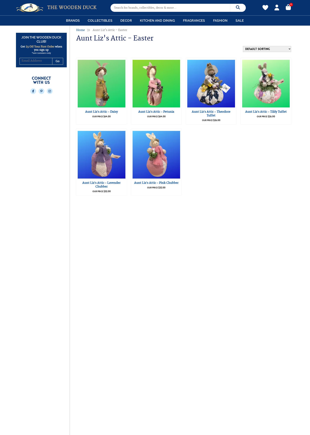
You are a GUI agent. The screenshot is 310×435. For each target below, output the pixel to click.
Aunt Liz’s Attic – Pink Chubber (156, 183)
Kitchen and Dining (157, 20)
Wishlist (265, 5)
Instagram (50, 91)
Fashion (220, 20)
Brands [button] (73, 20)
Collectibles (100, 20)
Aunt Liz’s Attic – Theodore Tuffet (211, 113)
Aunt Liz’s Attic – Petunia (156, 112)
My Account (276, 7)
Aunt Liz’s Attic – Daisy (101, 112)
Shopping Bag (288, 7)
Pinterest (41, 91)
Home (80, 30)
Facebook (33, 91)
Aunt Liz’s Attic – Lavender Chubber (101, 184)
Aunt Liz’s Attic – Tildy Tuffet (266, 112)
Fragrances (194, 20)
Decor (126, 20)
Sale (240, 20)
